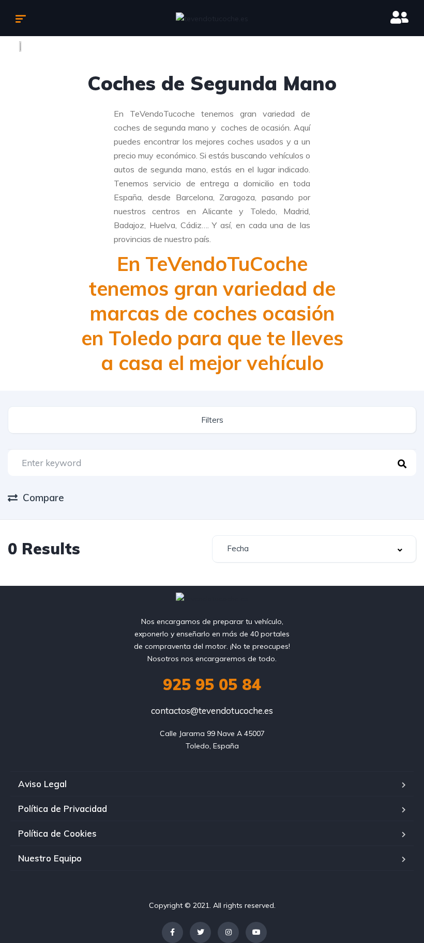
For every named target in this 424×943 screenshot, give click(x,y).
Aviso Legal (42, 783)
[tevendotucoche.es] (212, 17)
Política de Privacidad (62, 808)
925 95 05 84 (212, 684)
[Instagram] (228, 932)
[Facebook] (172, 932)
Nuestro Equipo (50, 858)
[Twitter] (200, 932)
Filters (212, 420)
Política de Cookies (57, 833)
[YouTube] (256, 932)
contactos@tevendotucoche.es (212, 710)
